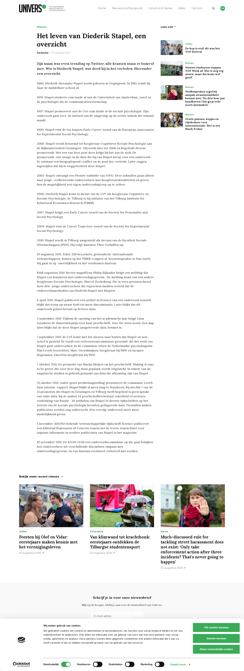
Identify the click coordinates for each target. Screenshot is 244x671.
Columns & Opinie (160, 8)
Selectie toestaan (216, 638)
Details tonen (178, 664)
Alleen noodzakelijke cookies (216, 649)
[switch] (97, 664)
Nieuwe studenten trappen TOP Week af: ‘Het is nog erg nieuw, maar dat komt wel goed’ (204, 72)
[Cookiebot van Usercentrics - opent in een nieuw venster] (21, 664)
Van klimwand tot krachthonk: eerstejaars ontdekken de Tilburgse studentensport (120, 542)
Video (182, 8)
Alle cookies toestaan (216, 627)
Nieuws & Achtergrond (127, 8)
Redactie (42, 52)
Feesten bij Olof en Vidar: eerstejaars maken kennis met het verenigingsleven (48, 542)
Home (102, 8)
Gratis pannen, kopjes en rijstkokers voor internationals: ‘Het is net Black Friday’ (202, 124)
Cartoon (197, 8)
